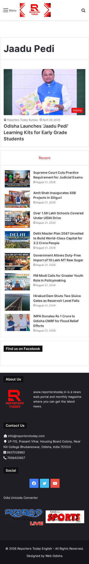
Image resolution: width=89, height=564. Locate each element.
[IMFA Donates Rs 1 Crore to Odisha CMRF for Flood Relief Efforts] (17, 322)
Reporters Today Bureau (22, 120)
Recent (44, 158)
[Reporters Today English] (35, 10)
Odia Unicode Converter (20, 497)
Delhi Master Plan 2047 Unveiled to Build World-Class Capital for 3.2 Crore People (58, 238)
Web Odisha (53, 556)
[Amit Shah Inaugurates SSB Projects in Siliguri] (17, 199)
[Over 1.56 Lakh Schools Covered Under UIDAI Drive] (17, 219)
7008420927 (16, 458)
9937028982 (16, 452)
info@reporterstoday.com (26, 436)
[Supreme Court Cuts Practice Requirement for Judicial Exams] (17, 178)
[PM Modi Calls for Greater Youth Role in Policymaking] (17, 281)
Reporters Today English (34, 548)
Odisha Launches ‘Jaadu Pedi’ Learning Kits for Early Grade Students (36, 132)
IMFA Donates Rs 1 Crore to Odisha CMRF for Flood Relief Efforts (56, 321)
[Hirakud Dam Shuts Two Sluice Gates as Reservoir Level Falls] (17, 302)
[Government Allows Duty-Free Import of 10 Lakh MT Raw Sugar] (17, 261)
